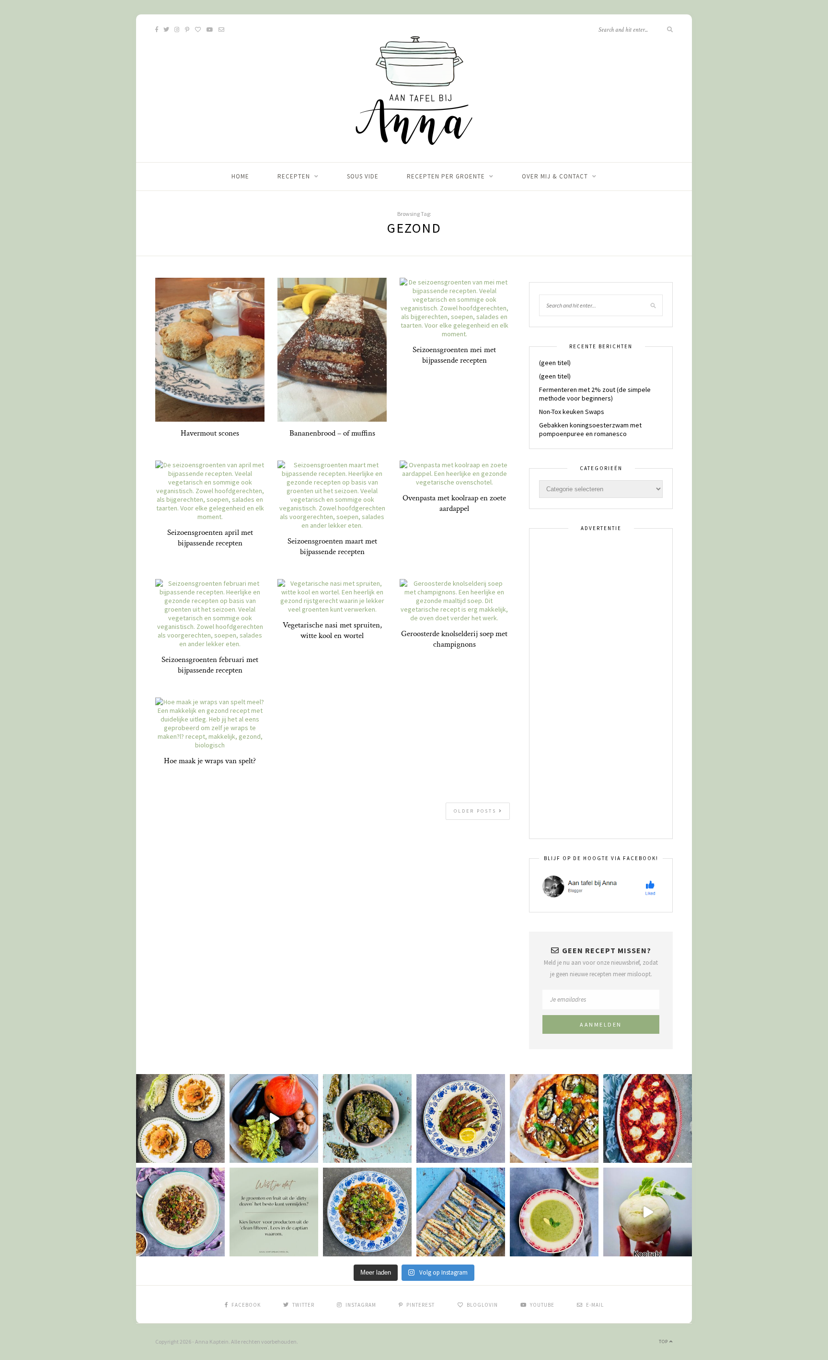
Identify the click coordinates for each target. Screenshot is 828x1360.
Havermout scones (210, 433)
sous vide (363, 176)
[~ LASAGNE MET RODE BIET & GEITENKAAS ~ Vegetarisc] (647, 1118)
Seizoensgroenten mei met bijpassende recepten (454, 355)
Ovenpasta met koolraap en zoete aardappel (454, 503)
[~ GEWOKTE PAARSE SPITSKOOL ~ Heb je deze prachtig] (180, 1212)
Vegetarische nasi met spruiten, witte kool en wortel (332, 630)
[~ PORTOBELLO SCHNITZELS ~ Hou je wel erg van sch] (460, 1118)
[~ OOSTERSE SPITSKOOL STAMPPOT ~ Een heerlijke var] (180, 1118)
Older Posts (476, 811)
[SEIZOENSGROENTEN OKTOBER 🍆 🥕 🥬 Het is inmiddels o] (274, 1118)
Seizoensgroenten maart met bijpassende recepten (332, 546)
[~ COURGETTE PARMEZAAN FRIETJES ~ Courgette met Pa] (460, 1212)
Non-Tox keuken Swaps (571, 411)
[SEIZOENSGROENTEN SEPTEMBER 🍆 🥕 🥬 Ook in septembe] (647, 1212)
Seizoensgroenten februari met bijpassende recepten (209, 664)
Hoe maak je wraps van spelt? (210, 761)
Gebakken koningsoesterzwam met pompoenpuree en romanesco (590, 429)
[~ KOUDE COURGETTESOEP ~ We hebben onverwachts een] (554, 1212)
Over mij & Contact (555, 176)
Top (664, 1341)
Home (240, 176)
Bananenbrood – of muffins (332, 433)
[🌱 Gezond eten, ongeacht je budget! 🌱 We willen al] (274, 1212)
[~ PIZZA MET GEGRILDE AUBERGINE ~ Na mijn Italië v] (554, 1118)
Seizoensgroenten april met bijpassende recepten (210, 537)
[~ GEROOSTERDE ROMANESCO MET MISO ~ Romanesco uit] (367, 1212)
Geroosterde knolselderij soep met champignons (454, 639)
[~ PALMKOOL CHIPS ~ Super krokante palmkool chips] (367, 1118)
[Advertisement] (601, 684)
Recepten (293, 176)
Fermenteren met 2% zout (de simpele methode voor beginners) (595, 393)
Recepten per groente (446, 176)
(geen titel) (555, 362)
